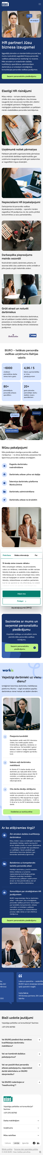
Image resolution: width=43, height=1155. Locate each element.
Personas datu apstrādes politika (26, 1149)
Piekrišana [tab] (7, 555)
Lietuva (8, 1143)
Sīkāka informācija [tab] (21, 555)
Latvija (16, 1143)
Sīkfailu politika (7, 1149)
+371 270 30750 (8, 1027)
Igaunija (25, 1143)
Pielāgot (20, 601)
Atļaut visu (21, 594)
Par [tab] (36, 555)
